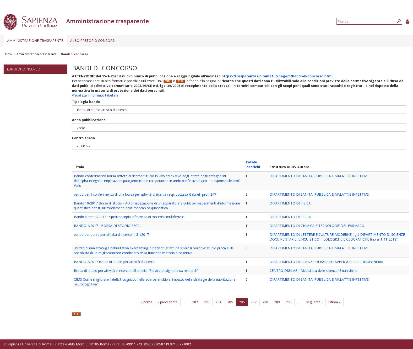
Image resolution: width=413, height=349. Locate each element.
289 (277, 302)
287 (253, 302)
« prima (146, 302)
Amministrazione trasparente (35, 40)
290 (289, 302)
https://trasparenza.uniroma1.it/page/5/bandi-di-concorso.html (277, 76)
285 (230, 302)
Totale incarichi (252, 164)
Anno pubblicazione (89, 120)
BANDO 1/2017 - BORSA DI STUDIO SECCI (107, 225)
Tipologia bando (86, 101)
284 (218, 302)
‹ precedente (168, 302)
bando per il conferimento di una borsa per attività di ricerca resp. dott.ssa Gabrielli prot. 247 (145, 194)
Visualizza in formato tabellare (95, 95)
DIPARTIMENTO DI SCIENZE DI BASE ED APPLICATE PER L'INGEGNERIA (326, 261)
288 (265, 302)
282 (195, 302)
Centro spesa (83, 138)
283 (207, 302)
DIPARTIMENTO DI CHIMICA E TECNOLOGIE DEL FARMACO (317, 225)
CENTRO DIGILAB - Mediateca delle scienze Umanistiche (314, 270)
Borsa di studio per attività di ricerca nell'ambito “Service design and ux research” (136, 270)
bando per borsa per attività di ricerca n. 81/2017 (111, 234)
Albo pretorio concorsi (92, 40)
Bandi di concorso (23, 69)
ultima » (334, 302)
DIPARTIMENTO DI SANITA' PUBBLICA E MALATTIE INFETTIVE (319, 176)
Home (8, 54)
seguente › (314, 302)
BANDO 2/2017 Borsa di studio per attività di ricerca (114, 261)
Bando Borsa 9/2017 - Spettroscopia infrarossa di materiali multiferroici (129, 217)
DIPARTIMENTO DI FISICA (290, 203)
